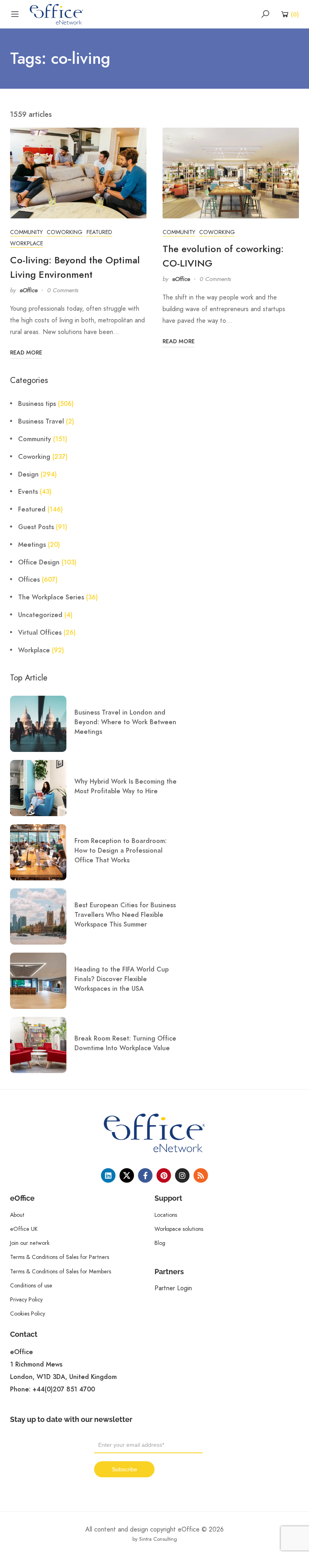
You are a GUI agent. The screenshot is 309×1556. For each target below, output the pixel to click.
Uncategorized (40, 615)
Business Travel (41, 421)
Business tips (37, 403)
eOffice (28, 290)
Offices (29, 579)
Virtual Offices (40, 632)
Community (26, 232)
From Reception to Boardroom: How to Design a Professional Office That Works (120, 851)
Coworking (64, 232)
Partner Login (173, 1288)
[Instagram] (182, 1175)
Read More (26, 352)
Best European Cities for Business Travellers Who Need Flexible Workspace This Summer (125, 915)
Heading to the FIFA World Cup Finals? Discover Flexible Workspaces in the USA (121, 979)
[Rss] (201, 1175)
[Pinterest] (164, 1175)
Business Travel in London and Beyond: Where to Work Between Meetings (125, 722)
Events (28, 491)
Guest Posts (36, 527)
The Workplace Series (51, 597)
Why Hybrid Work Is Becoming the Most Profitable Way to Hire (125, 786)
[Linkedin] (108, 1175)
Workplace (26, 243)
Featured (99, 232)
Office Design (39, 562)
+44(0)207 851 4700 (64, 1389)
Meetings (32, 544)
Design (28, 474)
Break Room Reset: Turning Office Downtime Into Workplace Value (125, 1043)
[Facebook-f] (145, 1175)
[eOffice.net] (56, 13)
